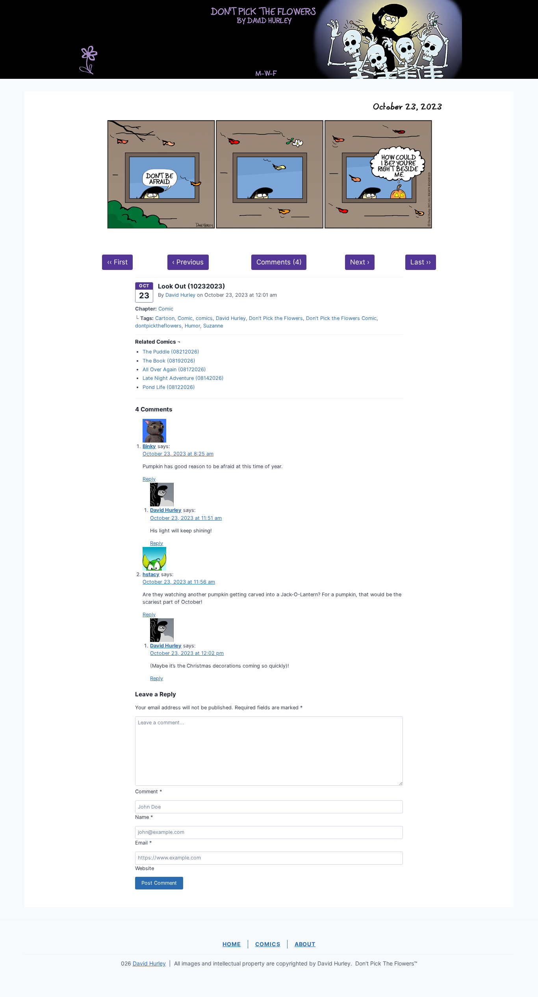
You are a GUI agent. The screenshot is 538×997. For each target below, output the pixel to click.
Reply (149, 479)
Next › (359, 262)
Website (144, 868)
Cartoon (164, 318)
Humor (192, 326)
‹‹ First (117, 262)
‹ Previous (188, 262)
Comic (165, 309)
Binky (149, 446)
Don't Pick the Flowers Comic (341, 318)
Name (144, 817)
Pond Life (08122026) (169, 387)
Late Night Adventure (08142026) (183, 378)
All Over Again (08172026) (174, 369)
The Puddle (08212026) (171, 352)
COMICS (267, 944)
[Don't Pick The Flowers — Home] (269, 39)
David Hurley (180, 295)
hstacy (151, 574)
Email (143, 843)
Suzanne (213, 326)
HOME (232, 944)
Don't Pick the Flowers (276, 318)
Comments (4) (279, 262)
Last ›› (420, 262)
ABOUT (305, 944)
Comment (148, 791)
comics (204, 318)
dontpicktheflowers (158, 326)
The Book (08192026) (169, 361)
